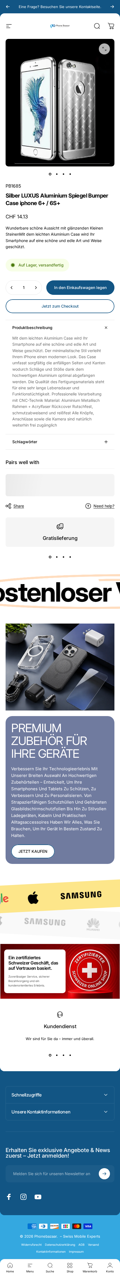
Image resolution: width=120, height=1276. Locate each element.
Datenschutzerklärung (60, 1245)
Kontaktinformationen (51, 1251)
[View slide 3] (63, 557)
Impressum (76, 1251)
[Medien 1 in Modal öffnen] (104, 48)
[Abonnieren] (104, 1173)
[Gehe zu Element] (50, 174)
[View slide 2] (56, 557)
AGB (81, 1245)
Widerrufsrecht (31, 1245)
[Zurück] (8, 6)
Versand (93, 1245)
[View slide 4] (70, 557)
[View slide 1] (50, 557)
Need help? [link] (103, 506)
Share (18, 506)
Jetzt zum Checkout (60, 306)
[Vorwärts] (112, 6)
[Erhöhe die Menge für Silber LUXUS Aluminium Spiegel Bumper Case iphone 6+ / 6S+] (36, 288)
